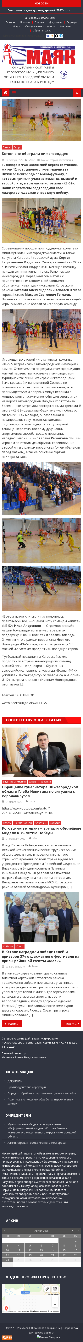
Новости (25, 22)
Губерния (45, 781)
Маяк (32, 160)
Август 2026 (41, 1230)
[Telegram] (61, 36)
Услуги (16, 26)
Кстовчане (41, 823)
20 (41, 1255)
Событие (55, 823)
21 (52, 1255)
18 (18, 1255)
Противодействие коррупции (27, 1087)
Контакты (65, 26)
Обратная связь (42, 30)
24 (7, 1260)
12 (30, 1250)
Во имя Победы (23, 823)
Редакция (72, 22)
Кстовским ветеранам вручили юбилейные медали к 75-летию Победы (41, 830)
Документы (55, 22)
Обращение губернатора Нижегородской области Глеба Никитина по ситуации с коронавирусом (40, 791)
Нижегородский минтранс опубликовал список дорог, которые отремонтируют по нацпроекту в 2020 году (72, 1024)
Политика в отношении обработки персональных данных (40, 1101)
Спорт (17, 147)
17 (7, 1255)
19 (30, 1255)
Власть (7, 147)
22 (64, 1255)
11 (18, 1250)
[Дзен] (57, 36)
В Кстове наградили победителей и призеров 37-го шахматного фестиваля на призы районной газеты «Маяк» (40, 956)
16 (75, 1250)
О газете (39, 22)
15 (64, 1250)
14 (52, 1250)
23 (75, 1255)
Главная (10, 22)
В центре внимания (14, 781)
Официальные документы (40, 26)
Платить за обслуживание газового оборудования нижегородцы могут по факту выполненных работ (14, 1024)
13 (41, 1250)
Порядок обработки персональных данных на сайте (42, 1093)
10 (7, 1250)
